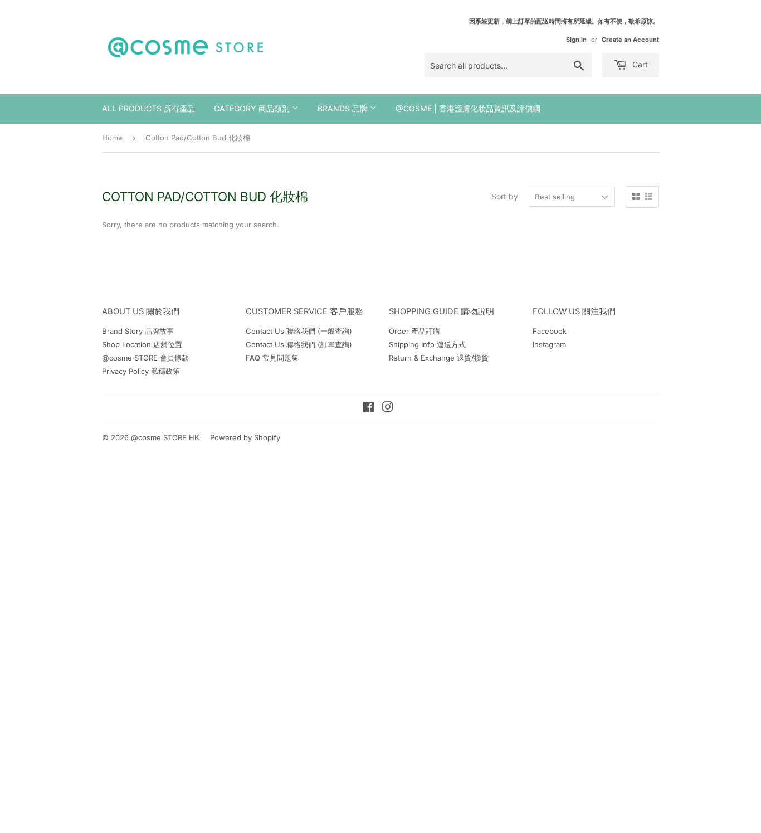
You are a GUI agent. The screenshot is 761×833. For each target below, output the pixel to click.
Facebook (550, 331)
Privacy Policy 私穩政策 (141, 371)
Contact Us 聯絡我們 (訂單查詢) (299, 344)
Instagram (549, 344)
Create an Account (630, 39)
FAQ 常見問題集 (272, 357)
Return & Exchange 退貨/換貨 (439, 357)
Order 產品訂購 (414, 331)
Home (112, 137)
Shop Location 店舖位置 (142, 344)
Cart (639, 64)
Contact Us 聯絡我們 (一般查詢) (299, 331)
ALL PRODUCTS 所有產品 (148, 108)
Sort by (504, 196)
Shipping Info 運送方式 (427, 344)
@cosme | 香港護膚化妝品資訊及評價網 (468, 108)
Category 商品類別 (253, 108)
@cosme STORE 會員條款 (145, 357)
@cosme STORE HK (165, 437)
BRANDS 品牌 (344, 108)
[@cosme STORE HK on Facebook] (368, 408)
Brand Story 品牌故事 (138, 331)
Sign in (576, 39)
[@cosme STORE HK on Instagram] (387, 408)
